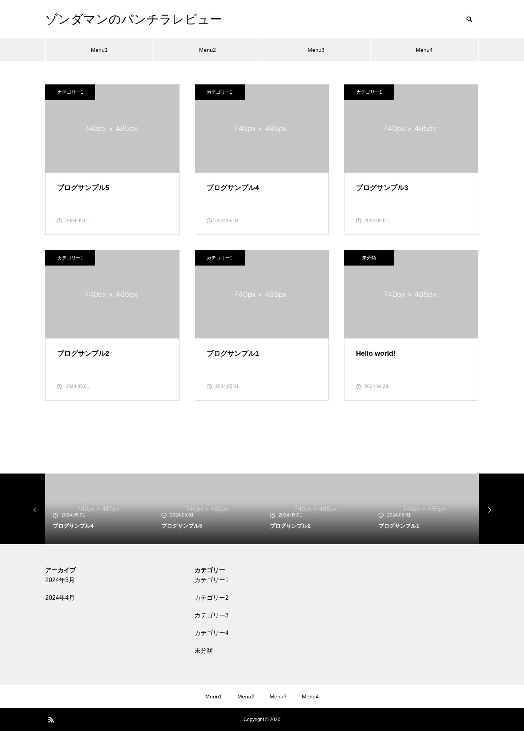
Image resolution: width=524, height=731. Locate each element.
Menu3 (316, 50)
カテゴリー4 (211, 633)
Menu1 (99, 50)
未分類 (369, 258)
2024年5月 (60, 580)
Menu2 (207, 50)
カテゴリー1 (70, 92)
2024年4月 (60, 597)
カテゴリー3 (211, 615)
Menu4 (424, 50)
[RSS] (51, 719)
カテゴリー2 (211, 597)
